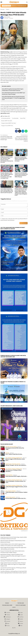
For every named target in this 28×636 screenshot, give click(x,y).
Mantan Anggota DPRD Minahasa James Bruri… (15, 459)
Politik (11, 446)
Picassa (8, 625)
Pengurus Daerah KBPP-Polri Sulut (8, 123)
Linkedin (21, 619)
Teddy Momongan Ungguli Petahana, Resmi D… (16, 487)
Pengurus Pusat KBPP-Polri (7, 125)
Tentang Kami (20, 603)
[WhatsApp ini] (26, 131)
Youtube (21, 623)
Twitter (21, 612)
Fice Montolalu (15, 118)
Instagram (8, 619)
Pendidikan (14, 463)
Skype (8, 623)
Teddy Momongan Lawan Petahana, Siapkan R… (16, 493)
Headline (7, 452)
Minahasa (14, 457)
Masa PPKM (22, 118)
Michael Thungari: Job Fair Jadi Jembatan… (16, 465)
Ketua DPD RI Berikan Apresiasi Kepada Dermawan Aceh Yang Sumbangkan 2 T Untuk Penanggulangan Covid (13, 98)
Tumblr (21, 614)
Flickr (21, 625)
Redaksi (7, 603)
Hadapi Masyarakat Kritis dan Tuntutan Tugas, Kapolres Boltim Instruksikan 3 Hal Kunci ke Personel (7, 159)
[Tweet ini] (19, 131)
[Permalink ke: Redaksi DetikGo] (2, 17)
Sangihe (15, 446)
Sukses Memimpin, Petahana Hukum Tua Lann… (15, 482)
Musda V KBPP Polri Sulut (6, 120)
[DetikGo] (14, 2)
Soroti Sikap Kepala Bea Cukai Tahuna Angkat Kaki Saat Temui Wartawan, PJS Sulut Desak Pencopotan (7, 190)
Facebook (8, 612)
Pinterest (8, 614)
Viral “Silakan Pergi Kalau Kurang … (14, 454)
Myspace (21, 621)
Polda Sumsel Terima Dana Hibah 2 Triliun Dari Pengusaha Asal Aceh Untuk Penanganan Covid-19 (21, 138)
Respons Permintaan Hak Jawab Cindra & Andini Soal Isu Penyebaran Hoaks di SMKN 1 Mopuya (21, 174)
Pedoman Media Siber (7, 605)
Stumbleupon (8, 617)
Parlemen (7, 446)
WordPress (21, 617)
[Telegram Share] (22, 131)
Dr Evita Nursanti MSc (5, 118)
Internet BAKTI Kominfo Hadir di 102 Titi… (16, 498)
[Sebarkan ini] (16, 131)
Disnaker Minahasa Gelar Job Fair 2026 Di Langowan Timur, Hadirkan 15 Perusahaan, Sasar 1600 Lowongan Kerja (7, 175)
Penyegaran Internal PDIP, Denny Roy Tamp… (15, 448)
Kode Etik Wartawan (20, 605)
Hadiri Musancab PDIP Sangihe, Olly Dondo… (16, 476)
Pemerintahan (19, 457)
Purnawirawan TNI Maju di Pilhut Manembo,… (14, 470)
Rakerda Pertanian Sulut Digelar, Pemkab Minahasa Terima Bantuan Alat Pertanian (21, 159)
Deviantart (8, 621)
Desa (6, 457)
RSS (14, 627)
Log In (13, 607)
